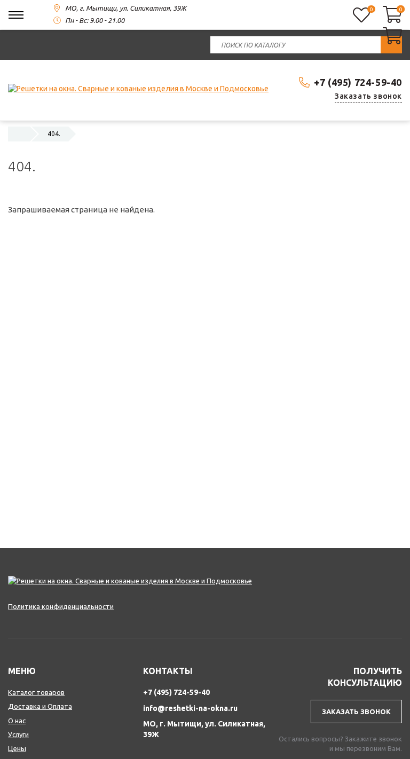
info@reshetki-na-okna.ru (190, 708)
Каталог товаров (36, 692)
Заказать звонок (368, 96)
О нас (17, 720)
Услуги (18, 734)
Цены (17, 748)
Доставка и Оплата (40, 706)
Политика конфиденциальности (61, 606)
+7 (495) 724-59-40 (358, 82)
